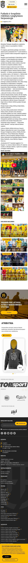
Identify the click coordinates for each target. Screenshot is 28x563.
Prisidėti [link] (9, 312)
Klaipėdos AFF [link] (4, 492)
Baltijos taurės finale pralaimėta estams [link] (13, 275)
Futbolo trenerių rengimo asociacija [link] (9, 527)
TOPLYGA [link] (3, 512)
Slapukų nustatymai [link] (10, 559)
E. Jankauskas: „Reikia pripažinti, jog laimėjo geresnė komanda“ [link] (13, 261)
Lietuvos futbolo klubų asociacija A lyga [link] (10, 529)
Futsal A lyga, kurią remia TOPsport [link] (9, 518)
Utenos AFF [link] (3, 502)
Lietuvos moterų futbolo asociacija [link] (9, 536)
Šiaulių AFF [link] (3, 497)
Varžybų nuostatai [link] (5, 471)
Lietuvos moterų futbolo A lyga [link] (8, 515)
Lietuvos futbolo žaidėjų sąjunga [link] (9, 541)
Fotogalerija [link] (4, 480)
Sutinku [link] (7, 556)
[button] (23, 390)
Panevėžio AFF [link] (4, 496)
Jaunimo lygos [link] (4, 517)
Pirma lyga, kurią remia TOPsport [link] (9, 513)
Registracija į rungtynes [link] (6, 481)
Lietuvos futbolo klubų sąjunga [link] (8, 531)
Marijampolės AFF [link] (5, 494)
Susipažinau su (14, 429)
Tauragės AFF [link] (4, 499)
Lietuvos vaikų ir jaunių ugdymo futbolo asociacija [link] (13, 539)
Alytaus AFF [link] (4, 489)
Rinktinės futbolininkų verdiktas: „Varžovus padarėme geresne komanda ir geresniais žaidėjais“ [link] (13, 245)
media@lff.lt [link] (5, 452)
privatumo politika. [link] (21, 553)
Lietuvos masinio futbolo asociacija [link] (9, 534)
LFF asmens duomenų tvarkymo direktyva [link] (18, 429)
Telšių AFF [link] (3, 501)
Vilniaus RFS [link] (4, 504)
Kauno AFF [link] (3, 491)
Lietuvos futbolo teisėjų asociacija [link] (9, 532)
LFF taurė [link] (3, 510)
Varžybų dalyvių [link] (4, 473)
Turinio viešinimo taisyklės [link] (7, 483)
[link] (3, 4)
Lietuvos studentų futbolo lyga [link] (8, 520)
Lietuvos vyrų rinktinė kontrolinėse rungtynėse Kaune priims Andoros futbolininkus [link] (13, 231)
